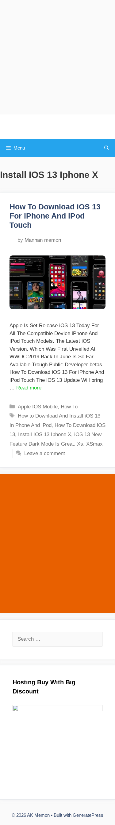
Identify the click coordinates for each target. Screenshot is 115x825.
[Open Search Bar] (106, 148)
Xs (80, 444)
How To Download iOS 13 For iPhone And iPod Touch (55, 215)
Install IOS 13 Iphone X (44, 434)
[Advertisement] (57, 57)
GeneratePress (88, 815)
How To (69, 407)
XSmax (94, 444)
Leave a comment (44, 453)
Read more (28, 388)
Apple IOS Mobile (38, 407)
